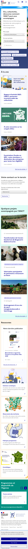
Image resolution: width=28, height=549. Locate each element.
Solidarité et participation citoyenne (14, 264)
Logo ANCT (19, 527)
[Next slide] (25, 488)
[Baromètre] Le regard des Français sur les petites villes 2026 (13, 354)
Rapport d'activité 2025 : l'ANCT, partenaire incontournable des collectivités (13, 97)
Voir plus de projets (20, 316)
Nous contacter (4, 527)
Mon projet (6, 31)
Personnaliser (14, 546)
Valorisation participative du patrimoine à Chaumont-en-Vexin (14, 273)
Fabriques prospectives (9, 441)
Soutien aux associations (19, 55)
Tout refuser (14, 543)
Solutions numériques (9, 386)
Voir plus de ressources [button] (9, 364)
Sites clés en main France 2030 (10, 65)
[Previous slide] (21, 488)
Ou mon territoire (7, 38)
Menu (26, 2)
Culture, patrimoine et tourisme (13, 298)
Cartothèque (6, 467)
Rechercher (18, 2)
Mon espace (22, 2)
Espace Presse (12, 527)
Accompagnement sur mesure (10, 52)
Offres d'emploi (4, 529)
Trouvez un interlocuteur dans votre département (10, 188)
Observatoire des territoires (11, 414)
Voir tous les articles (20, 169)
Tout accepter (14, 539)
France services (6, 55)
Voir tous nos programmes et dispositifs (11, 507)
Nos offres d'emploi (7, 58)
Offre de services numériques (9, 61)
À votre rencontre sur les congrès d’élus (13, 128)
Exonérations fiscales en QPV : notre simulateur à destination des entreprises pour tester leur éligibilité (14, 158)
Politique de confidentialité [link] (5, 548)
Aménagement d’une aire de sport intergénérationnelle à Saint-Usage (13, 308)
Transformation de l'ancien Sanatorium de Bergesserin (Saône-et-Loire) (13, 240)
